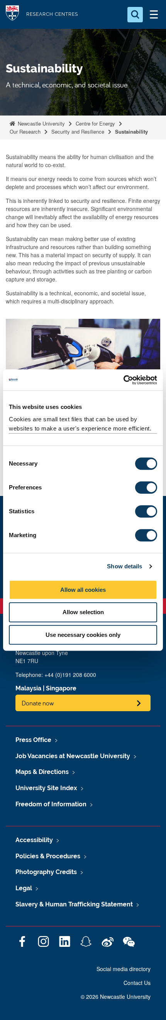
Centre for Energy (95, 123)
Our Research (25, 131)
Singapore (61, 688)
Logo (12, 14)
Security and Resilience (77, 131)
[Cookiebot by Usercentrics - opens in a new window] (123, 380)
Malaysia (28, 688)
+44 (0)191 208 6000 (70, 674)
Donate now (38, 702)
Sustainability (131, 131)
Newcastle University (40, 123)
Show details (124, 566)
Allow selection (83, 612)
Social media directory (124, 969)
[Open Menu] (153, 14)
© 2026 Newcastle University (116, 996)
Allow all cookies (83, 589)
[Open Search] (135, 14)
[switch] (146, 487)
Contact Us (137, 983)
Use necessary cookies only (83, 634)
